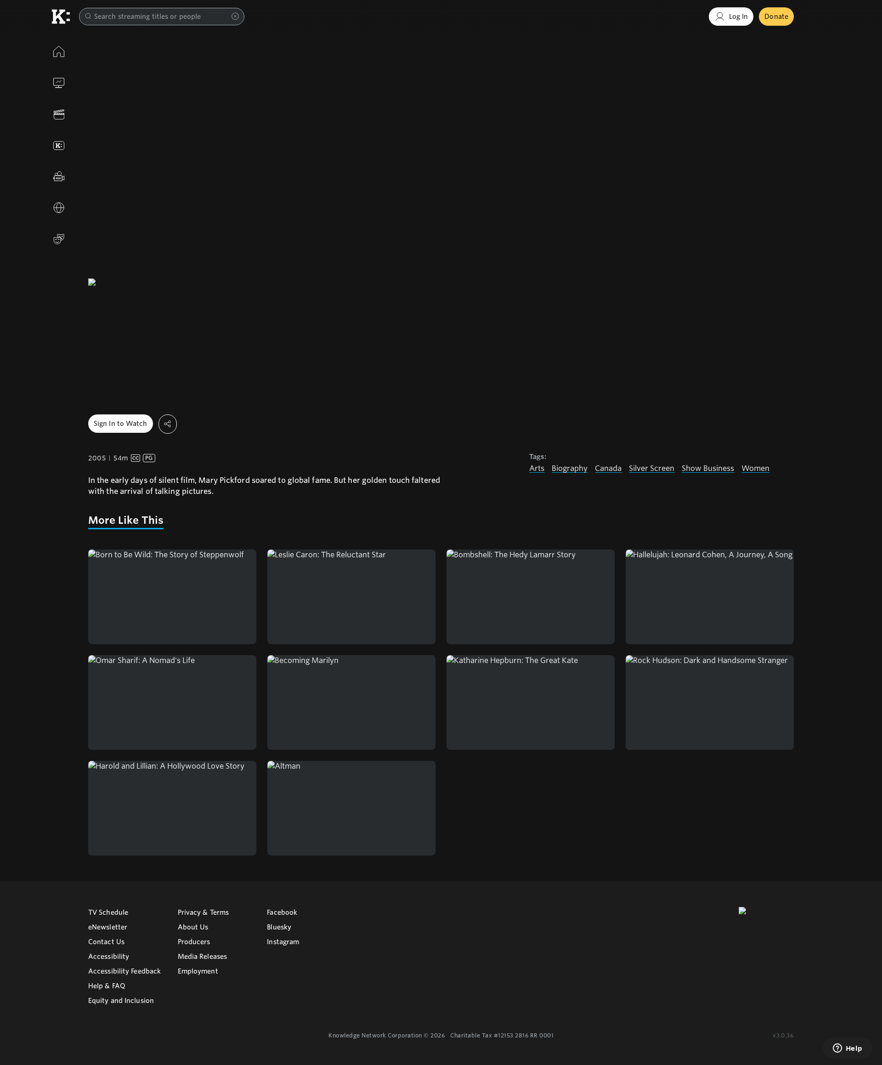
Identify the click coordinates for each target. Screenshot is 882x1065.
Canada (608, 468)
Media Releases (202, 956)
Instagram (283, 942)
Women (755, 468)
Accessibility (108, 956)
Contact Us (106, 942)
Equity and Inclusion (121, 1000)
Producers (194, 942)
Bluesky (279, 927)
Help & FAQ (106, 986)
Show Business (708, 468)
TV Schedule (108, 912)
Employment (198, 971)
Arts (536, 468)
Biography (570, 468)
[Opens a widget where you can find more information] (847, 1048)
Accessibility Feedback (124, 971)
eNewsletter (107, 927)
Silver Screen (651, 468)
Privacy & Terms (203, 912)
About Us (193, 927)
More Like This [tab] (126, 520)
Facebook (282, 912)
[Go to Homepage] (60, 16)
